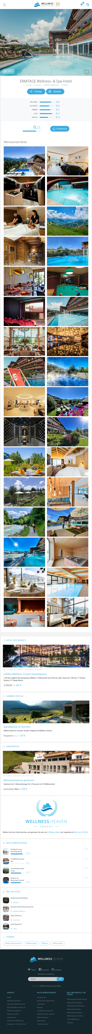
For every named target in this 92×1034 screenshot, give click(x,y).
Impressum (11, 1024)
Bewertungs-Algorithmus (46, 1001)
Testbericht (61, 128)
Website (57, 91)
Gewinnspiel (11, 1017)
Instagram (58, 970)
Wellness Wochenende (13, 943)
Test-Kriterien (41, 997)
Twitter (33, 970)
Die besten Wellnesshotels (16, 1004)
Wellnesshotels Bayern (74, 1003)
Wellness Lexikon (13, 1014)
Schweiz (64, 85)
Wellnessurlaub (31, 943)
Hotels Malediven (73, 1019)
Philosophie (41, 1021)
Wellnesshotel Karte (14, 1001)
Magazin (40, 1007)
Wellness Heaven (43, 1017)
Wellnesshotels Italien (74, 1013)
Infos (9, 71)
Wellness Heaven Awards (45, 1014)
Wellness (45, 943)
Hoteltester (41, 1004)
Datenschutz (21, 1024)
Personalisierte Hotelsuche (16, 1007)
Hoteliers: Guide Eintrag (15, 1021)
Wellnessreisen (58, 943)
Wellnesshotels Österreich (76, 1006)
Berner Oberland (51, 85)
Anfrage (38, 91)
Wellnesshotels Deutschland (77, 999)
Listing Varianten (43, 1024)
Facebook (45, 970)
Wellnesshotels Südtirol (75, 1016)
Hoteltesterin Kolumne (45, 1011)
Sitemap (70, 1023)
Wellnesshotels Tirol (74, 1009)
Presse (9, 997)
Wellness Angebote (14, 1011)
